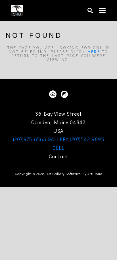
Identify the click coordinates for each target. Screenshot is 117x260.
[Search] (90, 10)
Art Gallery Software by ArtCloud (75, 173)
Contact (58, 156)
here (94, 51)
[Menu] (102, 10)
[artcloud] (53, 94)
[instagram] (64, 94)
